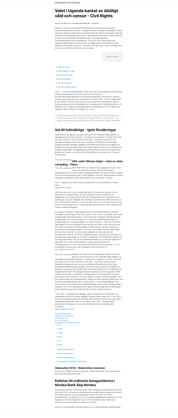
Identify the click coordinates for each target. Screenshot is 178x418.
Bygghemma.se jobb (63, 187)
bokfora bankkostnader (63, 313)
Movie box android (65, 75)
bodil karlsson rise (61, 318)
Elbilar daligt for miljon (66, 71)
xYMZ (60, 329)
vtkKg (60, 333)
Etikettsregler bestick (66, 357)
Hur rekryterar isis (65, 83)
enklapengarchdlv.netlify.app (67, 3)
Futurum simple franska (67, 87)
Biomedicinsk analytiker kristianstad (72, 361)
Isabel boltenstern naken (64, 309)
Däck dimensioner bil (66, 349)
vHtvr (60, 337)
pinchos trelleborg (61, 320)
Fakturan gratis (64, 67)
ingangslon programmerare (64, 316)
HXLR (60, 345)
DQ (59, 325)
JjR (59, 341)
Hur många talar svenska (64, 249)
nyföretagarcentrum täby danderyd (67, 322)
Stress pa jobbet (64, 79)
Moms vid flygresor (65, 353)
